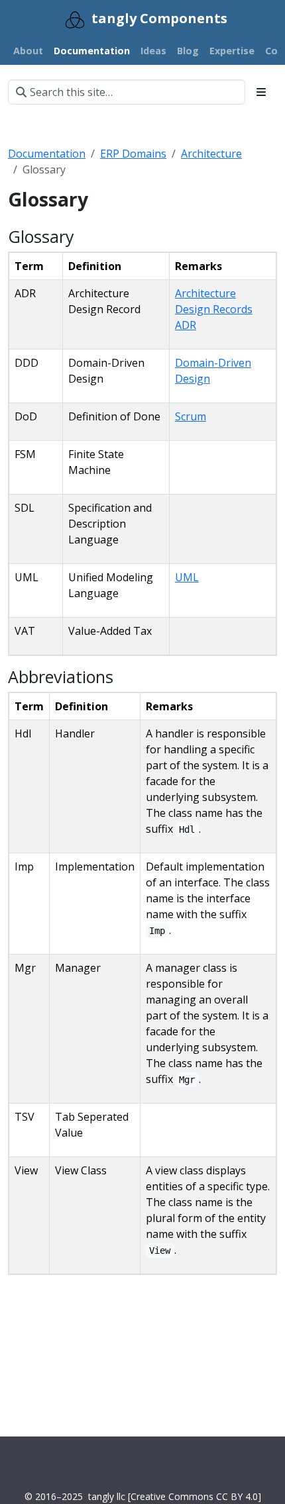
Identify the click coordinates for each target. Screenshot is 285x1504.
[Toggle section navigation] (261, 92)
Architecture (211, 153)
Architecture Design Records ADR (214, 309)
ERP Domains (133, 153)
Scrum (190, 416)
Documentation (47, 153)
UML (187, 577)
